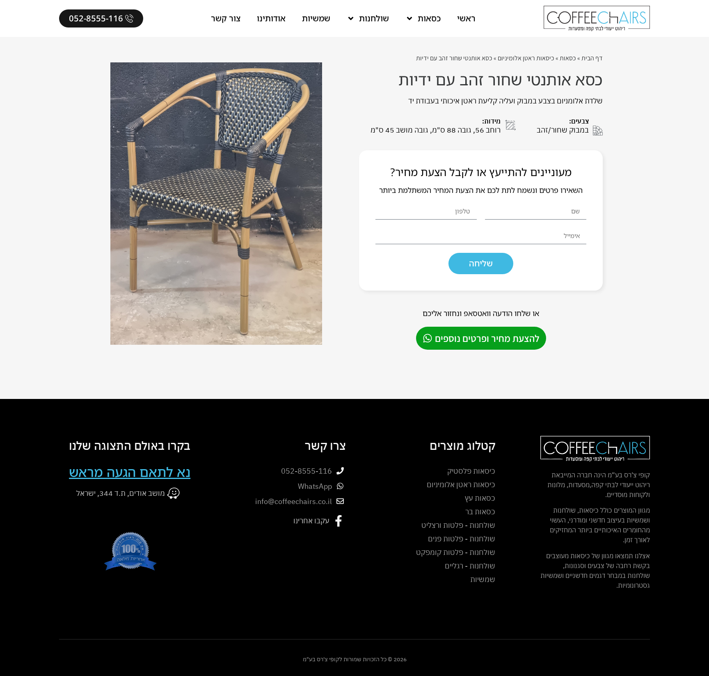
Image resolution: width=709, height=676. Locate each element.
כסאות (429, 18)
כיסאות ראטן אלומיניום (526, 58)
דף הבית (592, 58)
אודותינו (271, 18)
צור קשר (225, 18)
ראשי (466, 18)
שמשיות (316, 18)
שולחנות (374, 18)
